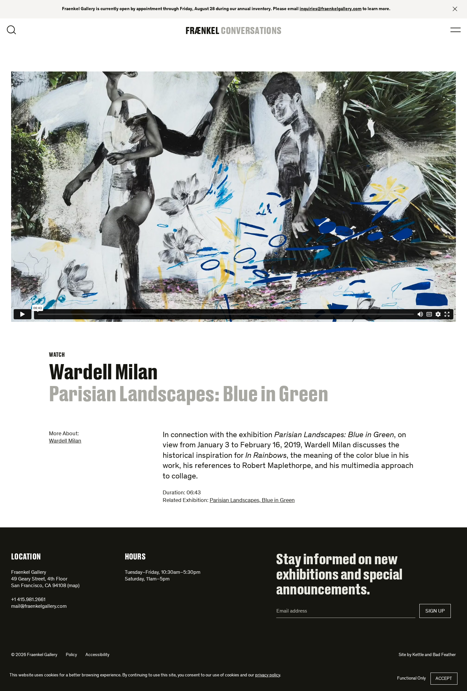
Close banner (454, 8)
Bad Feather (444, 655)
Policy (71, 655)
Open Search (11, 30)
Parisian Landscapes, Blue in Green (252, 501)
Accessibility (97, 655)
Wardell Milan (65, 441)
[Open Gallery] (233, 197)
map (73, 585)
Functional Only (411, 678)
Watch (57, 354)
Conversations (251, 30)
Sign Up (435, 611)
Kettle (418, 655)
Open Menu (455, 30)
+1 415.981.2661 (28, 599)
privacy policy (267, 675)
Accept (444, 679)
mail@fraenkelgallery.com (39, 606)
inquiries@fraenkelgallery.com (331, 9)
